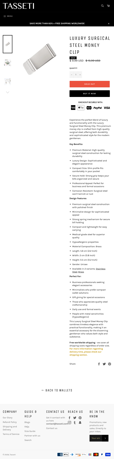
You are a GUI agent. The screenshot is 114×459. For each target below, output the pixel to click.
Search (28, 440)
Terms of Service (11, 434)
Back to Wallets (58, 390)
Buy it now (89, 93)
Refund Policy (10, 422)
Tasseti (13, 455)
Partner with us (32, 435)
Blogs (27, 422)
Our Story (7, 417)
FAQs (26, 426)
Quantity (73, 68)
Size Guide (29, 431)
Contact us (51, 428)
